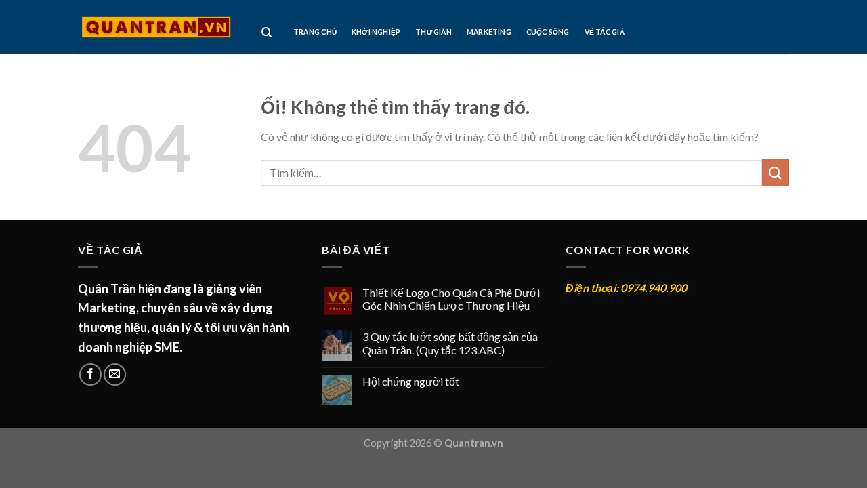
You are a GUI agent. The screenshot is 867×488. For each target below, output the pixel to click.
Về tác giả (605, 32)
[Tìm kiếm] (267, 32)
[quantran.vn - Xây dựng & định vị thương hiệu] (156, 27)
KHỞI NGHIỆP (376, 32)
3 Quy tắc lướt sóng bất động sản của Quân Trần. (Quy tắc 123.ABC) (450, 343)
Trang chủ (315, 32)
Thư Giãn (433, 32)
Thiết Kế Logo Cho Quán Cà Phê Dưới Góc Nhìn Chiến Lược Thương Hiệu (451, 299)
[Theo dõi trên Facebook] (90, 374)
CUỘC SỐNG (548, 32)
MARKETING (489, 32)
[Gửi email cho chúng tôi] (115, 374)
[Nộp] (775, 172)
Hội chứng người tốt (410, 381)
